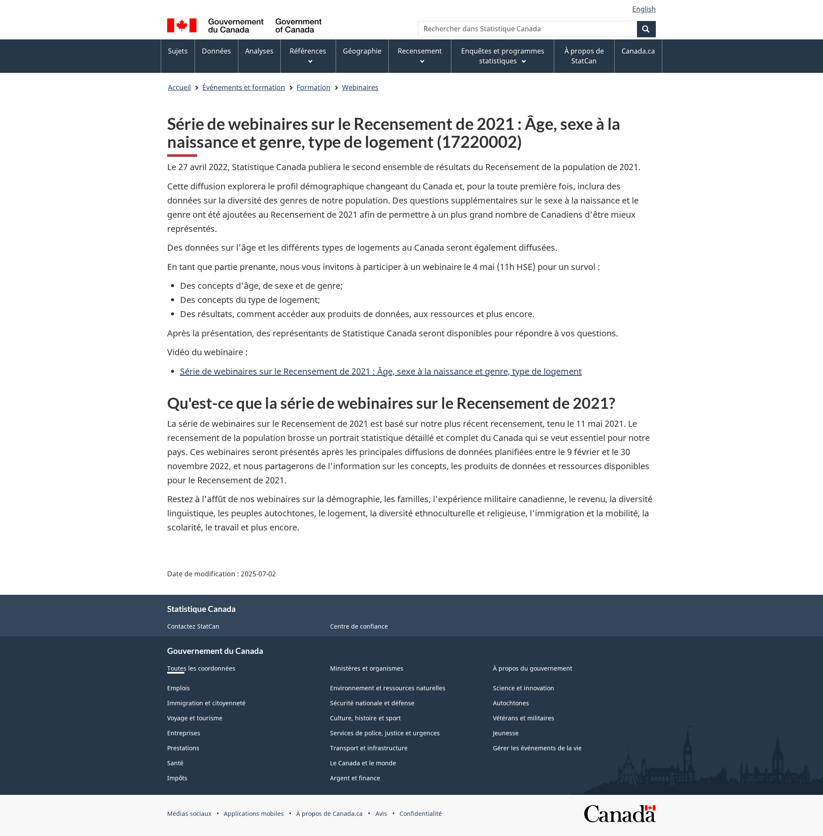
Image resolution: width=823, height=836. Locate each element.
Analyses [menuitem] (259, 51)
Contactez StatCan (193, 626)
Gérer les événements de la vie (537, 748)
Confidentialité (420, 813)
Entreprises (183, 733)
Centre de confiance (359, 626)
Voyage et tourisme (194, 718)
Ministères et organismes (366, 668)
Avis (381, 813)
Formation (313, 87)
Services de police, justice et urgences (385, 733)
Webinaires (360, 87)
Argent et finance (355, 778)
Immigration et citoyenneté (206, 703)
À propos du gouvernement (532, 668)
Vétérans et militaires (523, 718)
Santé (175, 763)
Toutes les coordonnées (201, 668)
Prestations (183, 748)
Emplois (178, 688)
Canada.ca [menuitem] (638, 51)
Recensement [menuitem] (420, 51)
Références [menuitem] (308, 51)
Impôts (177, 778)
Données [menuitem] (216, 51)
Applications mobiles (254, 813)
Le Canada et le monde (363, 763)
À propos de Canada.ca (329, 813)
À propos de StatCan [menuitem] (584, 56)
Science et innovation (523, 688)
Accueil (179, 87)
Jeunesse (506, 733)
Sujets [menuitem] (178, 51)
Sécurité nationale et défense (372, 703)
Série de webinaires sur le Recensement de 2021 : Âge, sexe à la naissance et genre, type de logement (381, 371)
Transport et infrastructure (369, 748)
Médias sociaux (189, 813)
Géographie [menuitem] (362, 51)
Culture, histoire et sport (365, 718)
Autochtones (511, 703)
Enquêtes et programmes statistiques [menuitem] (502, 56)
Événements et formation (243, 87)
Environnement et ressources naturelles (387, 688)
